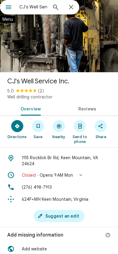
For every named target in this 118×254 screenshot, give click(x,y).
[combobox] (33, 7)
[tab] (29, 108)
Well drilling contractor (29, 97)
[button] (59, 175)
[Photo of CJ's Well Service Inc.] (59, 36)
